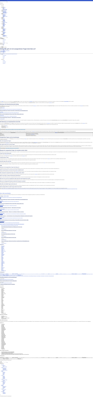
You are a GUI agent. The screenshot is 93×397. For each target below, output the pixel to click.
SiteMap (2, 317)
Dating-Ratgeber (10, 357)
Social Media (1, 275)
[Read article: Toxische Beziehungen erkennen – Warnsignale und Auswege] (46, 205)
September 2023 (3, 344)
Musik (3, 16)
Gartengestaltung (39, 357)
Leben (2, 260)
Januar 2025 (3, 334)
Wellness (4, 63)
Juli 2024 (2, 338)
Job (3, 8)
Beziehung (4, 24)
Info (48, 273)
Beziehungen (35, 142)
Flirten (35, 357)
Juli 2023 (2, 345)
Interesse (84, 123)
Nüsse (66, 357)
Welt (2, 269)
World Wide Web (5, 16)
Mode (3, 33)
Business (2, 7)
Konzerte (4, 21)
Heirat (45, 357)
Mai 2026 (2, 325)
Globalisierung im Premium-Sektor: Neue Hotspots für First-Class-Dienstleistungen (12, 353)
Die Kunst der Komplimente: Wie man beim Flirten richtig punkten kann (12, 203)
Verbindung (48, 123)
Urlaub (11, 275)
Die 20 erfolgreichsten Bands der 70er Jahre (8, 230)
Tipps (4, 275)
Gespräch (31, 101)
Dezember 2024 (3, 335)
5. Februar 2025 (2, 213)
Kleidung (53, 357)
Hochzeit (47, 357)
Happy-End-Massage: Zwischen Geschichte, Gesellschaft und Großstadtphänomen (14, 110)
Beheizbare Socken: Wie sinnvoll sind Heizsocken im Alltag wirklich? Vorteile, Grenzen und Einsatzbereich (15, 354)
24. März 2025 (2, 115)
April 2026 (2, 326)
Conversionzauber (3, 318)
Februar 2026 (3, 327)
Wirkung (56, 132)
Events (4, 14)
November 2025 (3, 328)
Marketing (59, 357)
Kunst (33, 131)
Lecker (2, 21)
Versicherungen (5, 9)
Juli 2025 (2, 330)
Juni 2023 (2, 346)
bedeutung (2, 273)
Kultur (2, 301)
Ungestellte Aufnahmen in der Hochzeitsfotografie (8, 277)
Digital (2, 250)
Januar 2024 (3, 342)
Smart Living (4, 10)
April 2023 (2, 347)
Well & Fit (2, 59)
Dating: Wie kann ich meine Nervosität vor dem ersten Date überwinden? (12, 224)
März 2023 (2, 348)
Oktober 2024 (3, 336)
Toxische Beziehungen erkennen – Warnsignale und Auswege (10, 117)
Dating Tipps (22, 357)
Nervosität (81, 105)
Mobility (4, 20)
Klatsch (2, 13)
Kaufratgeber (51, 357)
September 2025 (3, 329)
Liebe (57, 273)
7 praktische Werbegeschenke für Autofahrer (7, 284)
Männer (2, 46)
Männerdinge (3, 305)
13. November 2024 (2, 221)
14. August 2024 (2, 51)
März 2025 (2, 333)
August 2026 (3, 324)
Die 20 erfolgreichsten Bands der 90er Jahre (8, 237)
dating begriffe (15, 273)
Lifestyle (2, 262)
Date (9, 162)
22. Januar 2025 (2, 217)
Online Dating (74, 273)
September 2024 (3, 337)
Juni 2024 (2, 339)
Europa (4, 50)
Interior (4, 19)
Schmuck (89, 357)
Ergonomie (28, 357)
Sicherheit (92, 357)
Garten (4, 18)
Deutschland (3, 292)
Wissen (19, 275)
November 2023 (3, 343)
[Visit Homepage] (8, 4)
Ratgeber (84, 273)
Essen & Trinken (5, 22)
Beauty (4, 56)
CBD (5, 357)
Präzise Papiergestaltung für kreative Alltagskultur (8, 280)
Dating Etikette (19, 357)
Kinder (4, 43)
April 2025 (2, 332)
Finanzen (4, 7)
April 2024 (2, 340)
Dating (2, 101)
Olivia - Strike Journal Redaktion (5, 50)
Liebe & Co (2, 23)
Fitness (4, 60)
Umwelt (9, 275)
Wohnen (22, 275)
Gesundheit (4, 35)
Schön (2, 31)
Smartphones (4, 13)
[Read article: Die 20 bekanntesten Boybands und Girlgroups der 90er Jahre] (47, 225)
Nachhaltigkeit (64, 357)
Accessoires (4, 55)
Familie (4, 25)
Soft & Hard (2, 267)
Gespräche (50, 102)
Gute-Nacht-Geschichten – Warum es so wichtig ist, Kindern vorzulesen (12, 211)
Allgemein (2, 246)
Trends (7, 275)
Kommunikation (66, 101)
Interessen (6, 125)
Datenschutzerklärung (4, 316)
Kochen (2, 258)
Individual (4, 30)
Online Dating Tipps (79, 357)
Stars (3, 17)
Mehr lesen (89, 321)
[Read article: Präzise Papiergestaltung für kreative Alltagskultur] (46, 279)
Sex (1, 309)
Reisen (2, 47)
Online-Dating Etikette (69, 357)
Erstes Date (30, 357)
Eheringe (26, 357)
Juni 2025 (2, 331)
